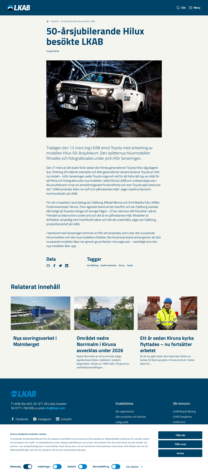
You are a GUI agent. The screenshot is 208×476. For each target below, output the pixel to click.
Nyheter (55, 21)
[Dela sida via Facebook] (54, 266)
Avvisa (180, 453)
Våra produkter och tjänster (130, 416)
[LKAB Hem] (19, 7)
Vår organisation (124, 411)
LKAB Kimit (179, 422)
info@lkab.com (55, 408)
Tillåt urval (180, 444)
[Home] (47, 21)
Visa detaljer (132, 466)
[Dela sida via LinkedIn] (67, 266)
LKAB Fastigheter (182, 416)
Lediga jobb (121, 422)
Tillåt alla (180, 435)
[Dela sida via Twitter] (60, 266)
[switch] (57, 466)
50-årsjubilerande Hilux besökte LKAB (78, 21)
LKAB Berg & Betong (184, 411)
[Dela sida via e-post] (48, 266)
